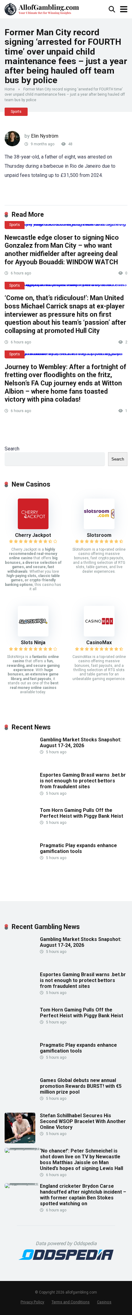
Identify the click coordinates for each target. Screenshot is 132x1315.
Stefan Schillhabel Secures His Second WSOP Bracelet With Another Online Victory (83, 1121)
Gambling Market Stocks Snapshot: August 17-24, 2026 (80, 742)
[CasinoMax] (99, 635)
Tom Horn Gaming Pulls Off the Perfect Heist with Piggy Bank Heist (81, 813)
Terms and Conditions (71, 1302)
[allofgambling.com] (42, 8)
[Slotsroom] (99, 527)
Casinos (104, 1302)
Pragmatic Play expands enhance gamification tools (78, 848)
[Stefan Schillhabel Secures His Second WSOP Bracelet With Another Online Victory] (20, 1142)
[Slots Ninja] (33, 635)
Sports (16, 111)
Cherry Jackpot (33, 535)
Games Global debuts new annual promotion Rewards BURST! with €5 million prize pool (81, 1086)
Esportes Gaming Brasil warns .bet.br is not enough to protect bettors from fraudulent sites (83, 780)
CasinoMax (99, 642)
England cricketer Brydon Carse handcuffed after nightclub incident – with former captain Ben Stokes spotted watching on (83, 1195)
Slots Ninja (33, 642)
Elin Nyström (44, 136)
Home (10, 89)
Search (12, 449)
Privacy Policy (32, 1302)
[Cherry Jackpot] (33, 527)
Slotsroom (99, 535)
